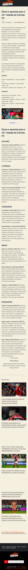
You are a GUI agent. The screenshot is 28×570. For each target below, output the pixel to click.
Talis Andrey (14, 361)
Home (3, 532)
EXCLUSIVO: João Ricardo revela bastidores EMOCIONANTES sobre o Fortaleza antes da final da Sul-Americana (14, 518)
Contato (24, 568)
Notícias (7, 532)
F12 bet (7, 547)
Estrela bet (23, 546)
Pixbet (18, 546)
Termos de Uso (17, 568)
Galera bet (8, 546)
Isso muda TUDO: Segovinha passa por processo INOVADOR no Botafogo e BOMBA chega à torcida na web (13, 494)
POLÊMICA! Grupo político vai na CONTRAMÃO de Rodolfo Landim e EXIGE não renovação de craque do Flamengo (14, 425)
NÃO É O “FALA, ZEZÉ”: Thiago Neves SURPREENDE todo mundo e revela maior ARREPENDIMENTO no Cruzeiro (14, 449)
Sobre (18, 566)
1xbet (3, 547)
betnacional (12, 547)
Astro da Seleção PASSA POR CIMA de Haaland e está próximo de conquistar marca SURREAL (13, 401)
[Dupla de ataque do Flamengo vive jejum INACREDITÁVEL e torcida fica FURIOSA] (14, 461)
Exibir (17, 122)
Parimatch (14, 546)
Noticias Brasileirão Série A (17, 532)
